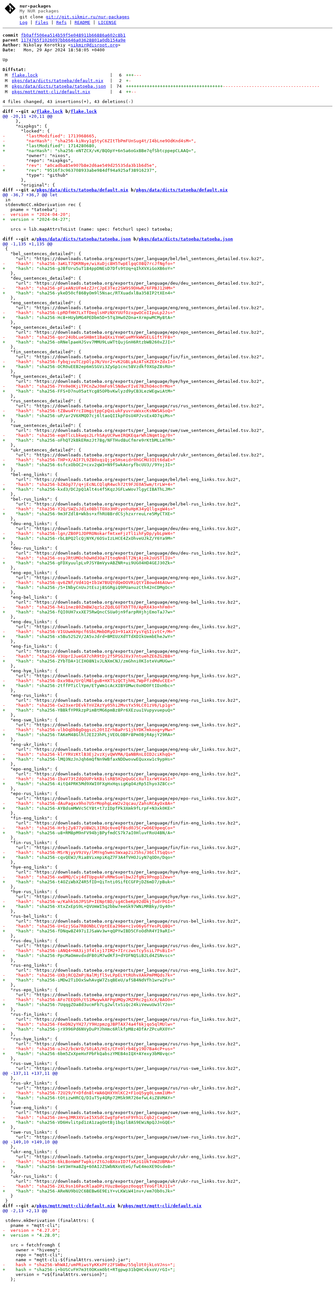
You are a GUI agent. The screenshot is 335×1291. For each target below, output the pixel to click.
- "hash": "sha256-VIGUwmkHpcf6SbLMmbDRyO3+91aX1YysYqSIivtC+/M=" (89, 631)
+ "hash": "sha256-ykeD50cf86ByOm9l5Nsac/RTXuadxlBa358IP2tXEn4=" (89, 293)
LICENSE (107, 22)
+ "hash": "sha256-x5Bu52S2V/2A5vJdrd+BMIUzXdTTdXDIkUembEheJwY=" (89, 636)
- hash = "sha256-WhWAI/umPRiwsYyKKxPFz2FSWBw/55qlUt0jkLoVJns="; (89, 1264)
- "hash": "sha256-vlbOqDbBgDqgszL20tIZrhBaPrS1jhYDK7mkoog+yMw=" (89, 729)
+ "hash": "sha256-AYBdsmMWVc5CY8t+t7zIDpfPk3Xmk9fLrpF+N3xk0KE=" (89, 808)
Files (41, 22)
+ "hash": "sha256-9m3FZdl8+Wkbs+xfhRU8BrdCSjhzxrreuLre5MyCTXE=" (89, 513)
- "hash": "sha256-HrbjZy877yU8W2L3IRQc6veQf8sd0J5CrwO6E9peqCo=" (89, 827)
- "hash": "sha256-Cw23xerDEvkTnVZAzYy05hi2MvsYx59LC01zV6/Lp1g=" (89, 705)
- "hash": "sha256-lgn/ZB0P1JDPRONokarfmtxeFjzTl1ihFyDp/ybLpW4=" (89, 533)
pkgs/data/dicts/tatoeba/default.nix (57, 80)
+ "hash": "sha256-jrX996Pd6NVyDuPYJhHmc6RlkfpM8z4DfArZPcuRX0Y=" (89, 1029)
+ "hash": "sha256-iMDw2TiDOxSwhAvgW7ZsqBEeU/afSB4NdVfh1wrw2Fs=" (89, 980)
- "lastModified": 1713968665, (50, 135)
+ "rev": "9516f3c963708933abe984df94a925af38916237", (80, 170)
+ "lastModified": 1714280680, (50, 145)
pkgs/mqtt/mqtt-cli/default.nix (51, 91)
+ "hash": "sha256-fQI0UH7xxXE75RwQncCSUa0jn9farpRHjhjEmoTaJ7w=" (89, 612)
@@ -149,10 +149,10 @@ (30, 1142)
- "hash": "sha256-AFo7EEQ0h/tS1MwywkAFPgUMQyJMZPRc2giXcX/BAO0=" (89, 999)
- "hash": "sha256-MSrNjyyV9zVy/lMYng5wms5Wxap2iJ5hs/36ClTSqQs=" (89, 852)
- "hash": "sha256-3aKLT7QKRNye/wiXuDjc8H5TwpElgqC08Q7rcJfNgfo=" (89, 263)
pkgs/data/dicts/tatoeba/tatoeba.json (59, 86)
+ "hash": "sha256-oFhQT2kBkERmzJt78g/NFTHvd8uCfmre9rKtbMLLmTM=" (89, 440)
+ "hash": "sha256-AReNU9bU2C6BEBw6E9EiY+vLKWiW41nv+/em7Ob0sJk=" (89, 1191)
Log (23, 22)
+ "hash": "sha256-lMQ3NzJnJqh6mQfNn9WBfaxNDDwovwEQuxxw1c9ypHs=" (89, 759)
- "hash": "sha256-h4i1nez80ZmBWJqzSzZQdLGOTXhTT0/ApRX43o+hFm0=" (89, 607)
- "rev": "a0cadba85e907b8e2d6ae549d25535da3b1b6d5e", (80, 165)
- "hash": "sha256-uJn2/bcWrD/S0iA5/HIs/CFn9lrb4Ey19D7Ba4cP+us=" (89, 1048)
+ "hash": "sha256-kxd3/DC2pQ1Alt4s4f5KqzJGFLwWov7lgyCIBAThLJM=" (89, 489)
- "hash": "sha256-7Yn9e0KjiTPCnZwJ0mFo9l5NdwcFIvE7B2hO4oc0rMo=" (89, 386)
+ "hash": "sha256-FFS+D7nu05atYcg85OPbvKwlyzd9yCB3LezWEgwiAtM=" (89, 391)
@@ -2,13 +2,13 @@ (25, 1210)
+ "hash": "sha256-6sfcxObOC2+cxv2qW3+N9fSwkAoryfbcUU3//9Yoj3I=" (89, 464)
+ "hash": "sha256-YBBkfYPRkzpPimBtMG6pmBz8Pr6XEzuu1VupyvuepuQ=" (89, 710)
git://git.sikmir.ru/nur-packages (88, 16)
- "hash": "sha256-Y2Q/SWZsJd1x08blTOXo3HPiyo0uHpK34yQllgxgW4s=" (89, 508)
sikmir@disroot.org (94, 45)
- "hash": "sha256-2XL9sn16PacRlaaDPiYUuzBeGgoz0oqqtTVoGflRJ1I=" (89, 1186)
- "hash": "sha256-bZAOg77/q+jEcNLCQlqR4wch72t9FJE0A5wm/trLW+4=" (89, 484)
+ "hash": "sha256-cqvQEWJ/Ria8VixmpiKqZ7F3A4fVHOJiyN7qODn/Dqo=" (89, 857)
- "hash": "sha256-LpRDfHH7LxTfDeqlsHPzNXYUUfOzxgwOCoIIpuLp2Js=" (89, 312)
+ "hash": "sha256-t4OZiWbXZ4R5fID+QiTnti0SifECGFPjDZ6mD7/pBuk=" (89, 881)
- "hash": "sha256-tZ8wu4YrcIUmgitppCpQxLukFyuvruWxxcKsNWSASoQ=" (89, 410)
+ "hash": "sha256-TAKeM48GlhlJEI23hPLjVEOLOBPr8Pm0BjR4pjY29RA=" (89, 734)
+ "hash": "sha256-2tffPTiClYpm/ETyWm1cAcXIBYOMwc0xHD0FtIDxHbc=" (89, 685)
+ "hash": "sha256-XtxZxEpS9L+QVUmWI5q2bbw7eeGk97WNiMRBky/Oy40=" (89, 906)
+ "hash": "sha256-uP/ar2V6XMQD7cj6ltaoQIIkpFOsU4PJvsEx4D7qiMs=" (89, 415)
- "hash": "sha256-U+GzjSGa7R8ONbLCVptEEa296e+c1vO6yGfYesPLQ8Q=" (89, 926)
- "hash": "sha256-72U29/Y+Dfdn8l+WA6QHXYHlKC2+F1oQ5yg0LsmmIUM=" (89, 1092)
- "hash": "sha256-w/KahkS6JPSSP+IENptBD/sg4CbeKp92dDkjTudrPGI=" (89, 901)
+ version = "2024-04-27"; (37, 219)
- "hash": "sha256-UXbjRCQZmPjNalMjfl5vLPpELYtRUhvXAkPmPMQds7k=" (89, 975)
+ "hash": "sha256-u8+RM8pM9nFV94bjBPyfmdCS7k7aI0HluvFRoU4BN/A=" (89, 832)
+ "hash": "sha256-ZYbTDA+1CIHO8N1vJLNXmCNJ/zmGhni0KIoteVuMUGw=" (89, 661)
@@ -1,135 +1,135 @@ (27, 243)
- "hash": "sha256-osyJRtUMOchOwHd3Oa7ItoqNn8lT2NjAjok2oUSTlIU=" (89, 558)
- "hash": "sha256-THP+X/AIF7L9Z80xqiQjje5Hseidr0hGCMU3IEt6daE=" (89, 459)
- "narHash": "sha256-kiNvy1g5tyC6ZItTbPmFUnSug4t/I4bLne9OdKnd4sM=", (99, 140)
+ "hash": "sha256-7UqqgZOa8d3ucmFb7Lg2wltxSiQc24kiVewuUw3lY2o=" (89, 1004)
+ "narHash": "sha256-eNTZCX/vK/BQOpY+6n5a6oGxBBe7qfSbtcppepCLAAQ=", (99, 150)
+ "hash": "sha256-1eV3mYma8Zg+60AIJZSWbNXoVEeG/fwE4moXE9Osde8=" (89, 1166)
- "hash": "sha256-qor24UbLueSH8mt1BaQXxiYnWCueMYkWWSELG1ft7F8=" (89, 337)
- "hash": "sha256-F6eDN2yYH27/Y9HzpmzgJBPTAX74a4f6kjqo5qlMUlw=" (89, 1024)
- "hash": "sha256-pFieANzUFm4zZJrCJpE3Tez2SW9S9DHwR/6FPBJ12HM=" (89, 288)
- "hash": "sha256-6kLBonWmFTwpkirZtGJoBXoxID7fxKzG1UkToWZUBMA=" (89, 1161)
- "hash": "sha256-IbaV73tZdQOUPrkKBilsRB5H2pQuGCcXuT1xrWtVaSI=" (89, 778)
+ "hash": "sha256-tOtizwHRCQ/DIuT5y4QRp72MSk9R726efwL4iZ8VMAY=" (89, 1097)
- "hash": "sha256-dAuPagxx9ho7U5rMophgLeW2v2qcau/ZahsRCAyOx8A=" (89, 803)
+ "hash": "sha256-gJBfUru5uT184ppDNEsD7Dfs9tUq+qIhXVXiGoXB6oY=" (89, 268)
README (82, 22)
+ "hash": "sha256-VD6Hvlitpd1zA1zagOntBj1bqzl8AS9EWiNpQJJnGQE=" (89, 1122)
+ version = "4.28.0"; (31, 1235)
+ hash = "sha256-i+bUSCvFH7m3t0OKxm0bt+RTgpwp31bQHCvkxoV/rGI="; (89, 1269)
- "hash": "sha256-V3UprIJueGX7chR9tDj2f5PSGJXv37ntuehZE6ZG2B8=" (89, 656)
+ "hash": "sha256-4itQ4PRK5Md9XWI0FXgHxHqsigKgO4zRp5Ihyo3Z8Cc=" (89, 783)
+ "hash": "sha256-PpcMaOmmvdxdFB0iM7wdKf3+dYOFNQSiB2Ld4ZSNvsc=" (89, 955)
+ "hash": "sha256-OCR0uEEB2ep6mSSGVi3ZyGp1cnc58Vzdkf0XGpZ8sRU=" (89, 366)
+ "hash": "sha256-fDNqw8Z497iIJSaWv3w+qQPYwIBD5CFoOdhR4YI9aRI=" (89, 930)
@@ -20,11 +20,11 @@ (27, 116)
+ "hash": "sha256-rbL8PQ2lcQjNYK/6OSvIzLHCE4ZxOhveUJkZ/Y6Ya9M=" (89, 538)
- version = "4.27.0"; (31, 1230)
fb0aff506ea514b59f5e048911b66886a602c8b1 (73, 35)
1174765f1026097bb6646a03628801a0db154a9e (73, 40)
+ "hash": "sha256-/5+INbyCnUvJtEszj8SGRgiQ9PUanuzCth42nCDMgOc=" (89, 587)
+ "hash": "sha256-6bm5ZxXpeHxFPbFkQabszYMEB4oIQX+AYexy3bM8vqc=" (89, 1053)
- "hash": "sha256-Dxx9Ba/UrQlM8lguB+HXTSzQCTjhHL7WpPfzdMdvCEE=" (89, 680)
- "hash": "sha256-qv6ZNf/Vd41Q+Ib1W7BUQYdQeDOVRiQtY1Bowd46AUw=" (89, 582)
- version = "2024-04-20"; (37, 214)
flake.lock (25, 75)
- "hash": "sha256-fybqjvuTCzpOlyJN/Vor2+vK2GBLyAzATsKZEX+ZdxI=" (89, 361)
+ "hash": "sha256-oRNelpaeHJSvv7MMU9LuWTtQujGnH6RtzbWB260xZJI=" (89, 342)
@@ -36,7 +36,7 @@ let (30, 194)
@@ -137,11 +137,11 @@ (30, 1073)
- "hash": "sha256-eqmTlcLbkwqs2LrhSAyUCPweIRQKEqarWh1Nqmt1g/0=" (89, 435)
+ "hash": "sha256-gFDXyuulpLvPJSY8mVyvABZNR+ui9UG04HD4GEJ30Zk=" (89, 562)
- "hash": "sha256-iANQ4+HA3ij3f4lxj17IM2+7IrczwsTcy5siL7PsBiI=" (89, 950)
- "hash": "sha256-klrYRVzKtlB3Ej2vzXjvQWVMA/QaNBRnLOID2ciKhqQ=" (89, 754)
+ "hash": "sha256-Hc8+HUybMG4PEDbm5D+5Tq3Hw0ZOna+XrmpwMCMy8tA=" (89, 317)
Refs (61, 22)
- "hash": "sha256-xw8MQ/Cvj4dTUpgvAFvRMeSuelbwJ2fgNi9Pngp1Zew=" (89, 877)
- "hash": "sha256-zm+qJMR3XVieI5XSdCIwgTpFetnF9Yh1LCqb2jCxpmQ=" (89, 1117)
